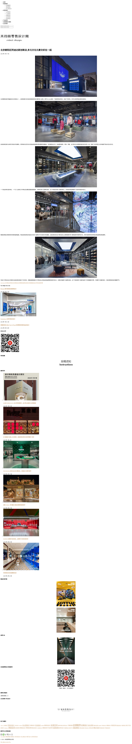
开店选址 (99, 725)
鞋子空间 (96, 728)
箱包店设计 (34, 728)
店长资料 (91, 725)
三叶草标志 (7, 282)
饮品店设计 (102, 727)
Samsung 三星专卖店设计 (8, 319)
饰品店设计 (107, 727)
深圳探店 (8, 18)
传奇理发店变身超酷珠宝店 (9, 572)
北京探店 (8, 16)
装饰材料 (56, 728)
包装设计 (32, 725)
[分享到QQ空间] (10, 734)
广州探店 (8, 13)
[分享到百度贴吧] (12, 734)
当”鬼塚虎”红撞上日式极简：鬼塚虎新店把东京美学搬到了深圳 (18, 437)
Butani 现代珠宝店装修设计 (8, 289)
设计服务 (5, 23)
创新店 (16, 282)
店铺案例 (8, 5)
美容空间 (44, 728)
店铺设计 (84, 725)
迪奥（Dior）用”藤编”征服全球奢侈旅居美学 (14, 504)
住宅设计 (20, 725)
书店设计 (17, 725)
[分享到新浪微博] (6, 734)
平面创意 (70, 725)
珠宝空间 (113, 725)
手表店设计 (103, 725)
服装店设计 (33, 282)
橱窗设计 (109, 725)
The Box (2, 282)
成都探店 (8, 15)
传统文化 (12, 282)
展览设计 (65, 725)
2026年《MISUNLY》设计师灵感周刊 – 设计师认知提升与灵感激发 (19, 403)
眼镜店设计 (23, 728)
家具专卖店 (60, 725)
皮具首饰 (17, 728)
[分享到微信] (3, 734)
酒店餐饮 (8, 7)
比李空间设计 (34, 736)
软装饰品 (66, 727)
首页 (4, 2)
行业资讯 (5, 20)
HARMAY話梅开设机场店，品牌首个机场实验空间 (15, 538)
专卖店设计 (11, 725)
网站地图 (8, 736)
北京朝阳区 (20, 282)
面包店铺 (91, 727)
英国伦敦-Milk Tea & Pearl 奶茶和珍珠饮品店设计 (15, 325)
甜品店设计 (118, 725)
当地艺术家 (28, 282)
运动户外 (70, 727)
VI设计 (2, 725)
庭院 (24, 282)
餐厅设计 (29, 736)
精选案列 (5, 3)
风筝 (42, 282)
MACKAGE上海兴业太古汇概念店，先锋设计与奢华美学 (17, 471)
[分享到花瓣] (8, 734)
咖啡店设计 (47, 725)
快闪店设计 (17, 736)
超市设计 (61, 728)
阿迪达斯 (38, 282)
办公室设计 (9, 8)
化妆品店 (38, 725)
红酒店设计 (39, 727)
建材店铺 (96, 725)
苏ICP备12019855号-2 (6, 742)
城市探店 (5, 10)
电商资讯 (124, 725)
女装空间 (54, 725)
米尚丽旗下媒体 (7, 21)
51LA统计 (3, 736)
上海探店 (8, 11)
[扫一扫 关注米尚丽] (10, 352)
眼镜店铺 (28, 728)
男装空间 (11, 728)
